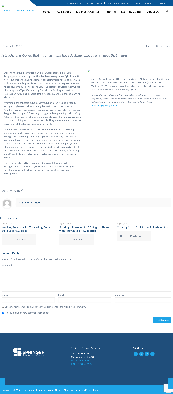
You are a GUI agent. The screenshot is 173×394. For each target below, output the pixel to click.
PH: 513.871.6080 (80, 360)
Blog (108, 3)
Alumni (99, 3)
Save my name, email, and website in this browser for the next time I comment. (45, 306)
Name (5, 295)
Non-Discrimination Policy (78, 389)
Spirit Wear (126, 3)
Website (119, 295)
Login (96, 389)
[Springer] (18, 9)
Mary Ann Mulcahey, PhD (30, 202)
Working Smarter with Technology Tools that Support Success (26, 229)
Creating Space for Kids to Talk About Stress (144, 227)
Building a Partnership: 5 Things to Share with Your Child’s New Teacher (84, 229)
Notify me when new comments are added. (27, 312)
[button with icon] (136, 354)
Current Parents (75, 3)
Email (61, 295)
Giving (138, 3)
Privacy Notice (54, 389)
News (116, 3)
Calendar (162, 3)
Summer (89, 3)
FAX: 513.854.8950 (81, 364)
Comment (7, 264)
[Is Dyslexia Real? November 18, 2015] (2, 383)
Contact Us (149, 3)
